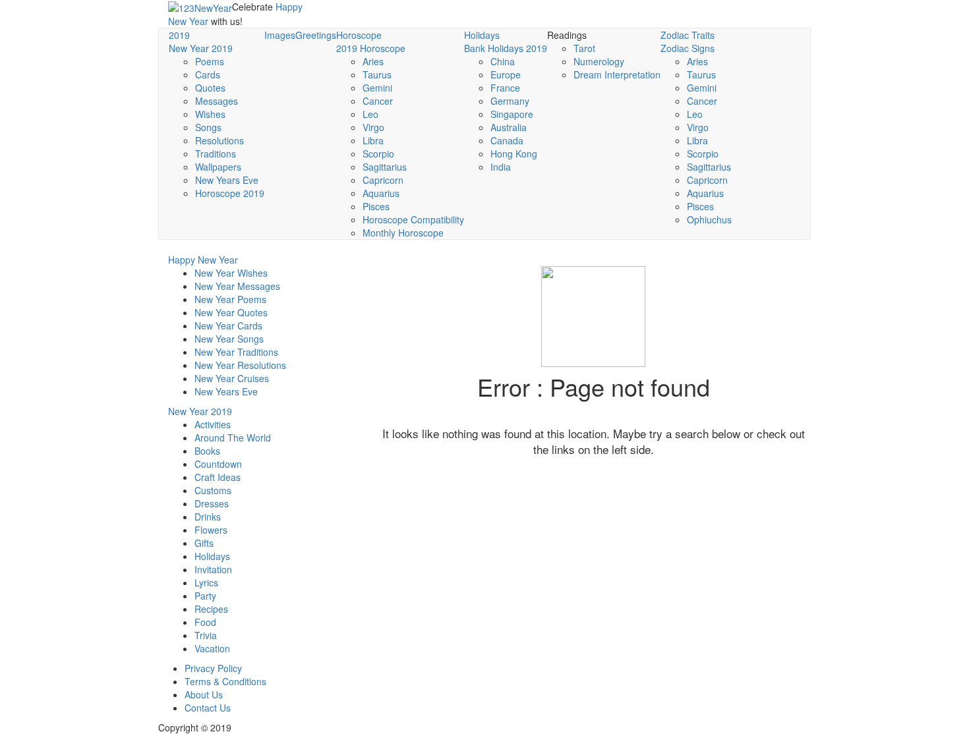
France (505, 87)
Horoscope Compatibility (413, 219)
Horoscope (359, 35)
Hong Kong (513, 153)
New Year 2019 (201, 48)
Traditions (215, 153)
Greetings (315, 35)
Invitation (213, 569)
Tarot (584, 48)
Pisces (376, 206)
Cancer (378, 100)
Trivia (205, 635)
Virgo (373, 127)
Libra (373, 140)
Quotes (210, 87)
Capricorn (383, 179)
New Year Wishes (231, 272)
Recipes (211, 608)
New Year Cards (228, 325)
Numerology (598, 61)
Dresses (211, 503)
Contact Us (208, 707)
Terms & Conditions (225, 681)
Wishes (210, 114)
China (502, 61)
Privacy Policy (213, 668)
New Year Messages (237, 286)
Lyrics (206, 582)
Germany (509, 100)
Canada (506, 140)
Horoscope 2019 (229, 193)
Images (279, 35)
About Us (204, 694)
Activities (212, 424)
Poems (209, 61)
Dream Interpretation (617, 74)
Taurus (377, 74)
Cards (207, 74)
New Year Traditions (236, 351)
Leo (370, 114)
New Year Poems (230, 299)
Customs (212, 490)
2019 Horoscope (370, 48)
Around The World (232, 437)
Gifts (204, 543)
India (500, 166)
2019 (179, 35)
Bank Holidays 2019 (505, 48)
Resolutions (219, 140)
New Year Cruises (231, 378)
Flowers (210, 529)
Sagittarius (385, 166)
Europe (505, 74)
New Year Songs (229, 338)
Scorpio (378, 153)
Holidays (482, 35)
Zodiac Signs (688, 48)
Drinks (207, 516)
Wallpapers (218, 166)
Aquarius (381, 193)
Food (205, 622)
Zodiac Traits (688, 35)
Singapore (511, 114)
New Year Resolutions (240, 365)
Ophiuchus (709, 219)
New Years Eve (226, 179)
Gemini (377, 87)
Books (207, 450)
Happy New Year (203, 259)
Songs (208, 127)
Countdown (218, 463)
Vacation (212, 648)
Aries (373, 61)
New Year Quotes (231, 312)
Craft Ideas (217, 477)
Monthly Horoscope (403, 232)
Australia (508, 127)
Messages (216, 100)
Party (205, 595)
